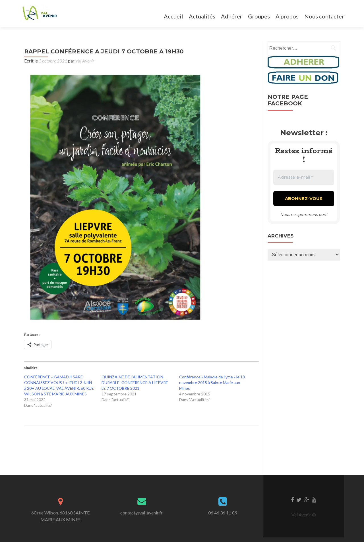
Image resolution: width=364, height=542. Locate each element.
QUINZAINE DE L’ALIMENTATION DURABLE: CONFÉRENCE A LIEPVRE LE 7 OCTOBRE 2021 (135, 382)
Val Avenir (84, 60)
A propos (287, 16)
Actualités (202, 16)
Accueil (173, 16)
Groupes (259, 16)
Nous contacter (324, 16)
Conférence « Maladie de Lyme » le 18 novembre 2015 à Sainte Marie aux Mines (212, 382)
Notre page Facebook (288, 100)
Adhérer (231, 16)
